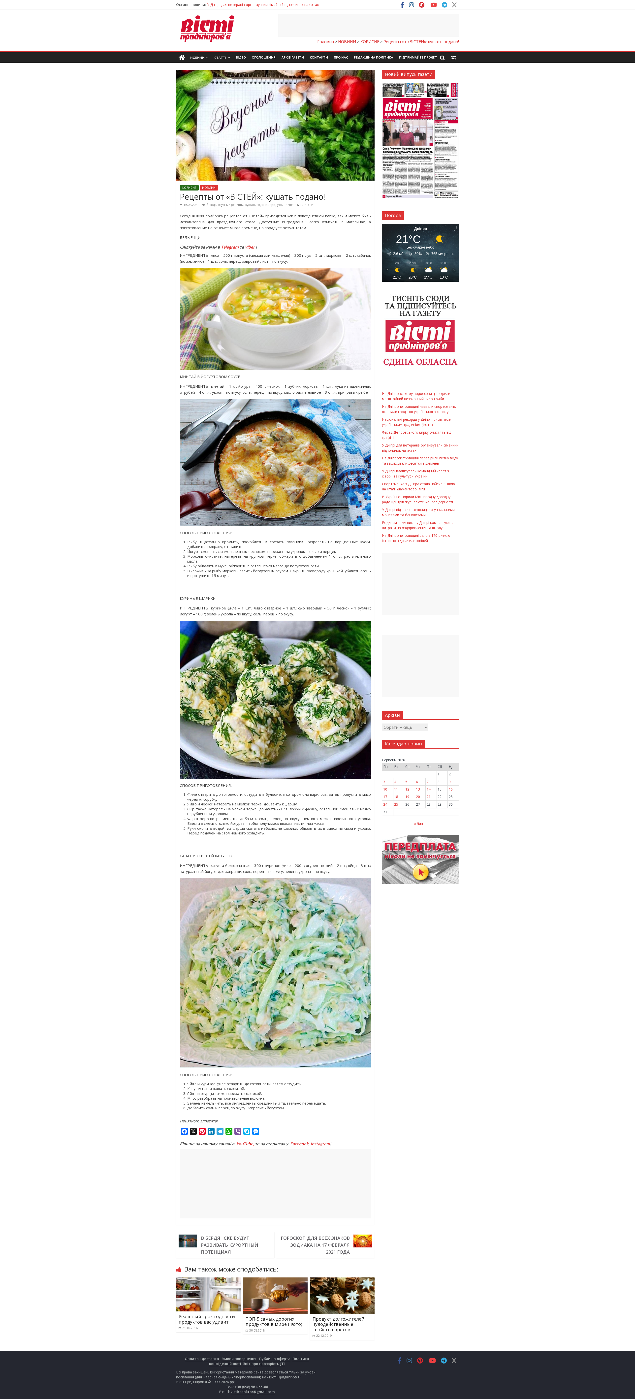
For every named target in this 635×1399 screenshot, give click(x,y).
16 (451, 789)
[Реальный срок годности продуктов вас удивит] (208, 1280)
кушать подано (256, 205)
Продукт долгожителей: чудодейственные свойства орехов (339, 1324)
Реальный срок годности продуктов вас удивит (207, 1319)
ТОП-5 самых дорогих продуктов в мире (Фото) (274, 1321)
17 (385, 796)
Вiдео (241, 57)
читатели (306, 205)
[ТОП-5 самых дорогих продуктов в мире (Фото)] (275, 1280)
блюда (211, 205)
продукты (277, 205)
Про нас (341, 57)
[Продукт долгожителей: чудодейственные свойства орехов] (342, 1280)
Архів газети (293, 57)
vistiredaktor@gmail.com (253, 1391)
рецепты (292, 205)
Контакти (319, 57)
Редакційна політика (373, 57)
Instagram (320, 1143)
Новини (197, 57)
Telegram (230, 247)
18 (396, 796)
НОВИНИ (209, 188)
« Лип (418, 823)
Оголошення (264, 57)
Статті (220, 57)
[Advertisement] (368, 25)
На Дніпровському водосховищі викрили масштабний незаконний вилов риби (272, 4)
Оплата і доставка (202, 1358)
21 (429, 796)
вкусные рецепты (230, 205)
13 (418, 789)
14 (429, 789)
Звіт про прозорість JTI (264, 1363)
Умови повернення (239, 1358)
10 (385, 789)
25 (396, 804)
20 (418, 796)
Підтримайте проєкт (418, 57)
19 (407, 796)
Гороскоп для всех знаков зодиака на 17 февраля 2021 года (315, 1245)
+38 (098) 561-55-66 (251, 1386)
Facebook (299, 1143)
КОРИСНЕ (189, 188)
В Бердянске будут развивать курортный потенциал (229, 1245)
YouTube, (245, 1143)
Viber (250, 247)
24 (385, 804)
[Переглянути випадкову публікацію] (453, 57)
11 (396, 789)
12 (407, 789)
